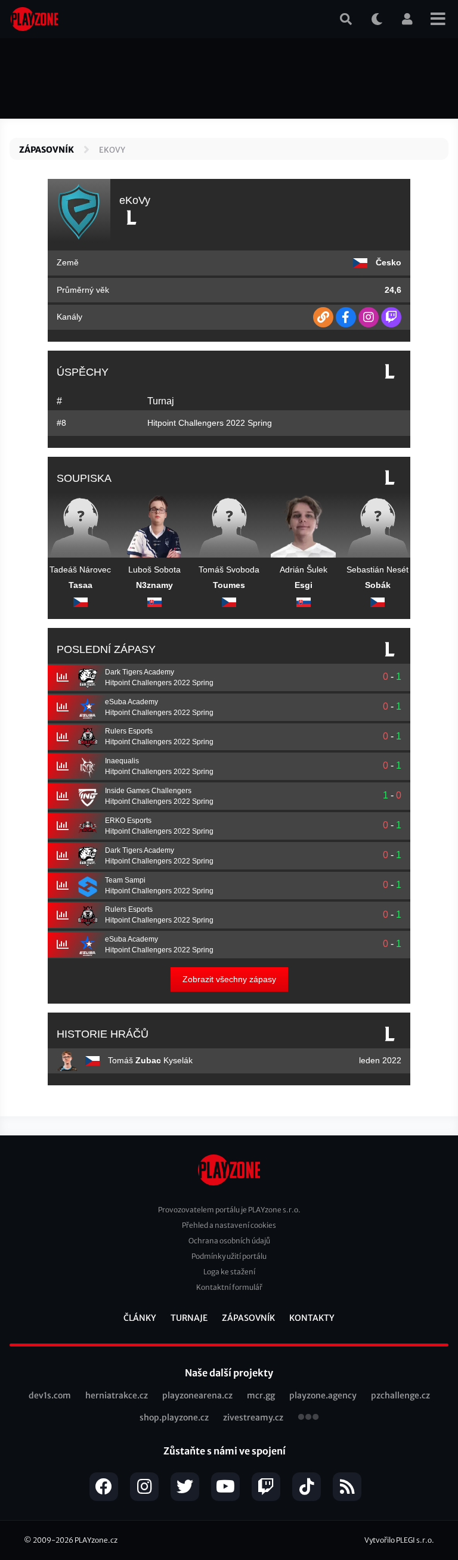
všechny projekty (308, 1418)
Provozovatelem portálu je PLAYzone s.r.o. (229, 1209)
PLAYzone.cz (96, 1540)
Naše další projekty (229, 1373)
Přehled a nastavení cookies (229, 1225)
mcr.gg (261, 1395)
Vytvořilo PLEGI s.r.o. (399, 1540)
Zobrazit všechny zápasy (229, 979)
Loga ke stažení (229, 1271)
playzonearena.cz (197, 1395)
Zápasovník (46, 149)
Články (139, 1318)
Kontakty (312, 1318)
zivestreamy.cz (253, 1417)
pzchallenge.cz (400, 1395)
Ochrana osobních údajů (229, 1240)
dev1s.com (50, 1395)
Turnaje (189, 1318)
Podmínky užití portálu (229, 1256)
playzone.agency (323, 1395)
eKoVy (112, 150)
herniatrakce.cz (116, 1395)
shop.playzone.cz (174, 1417)
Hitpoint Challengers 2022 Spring (209, 423)
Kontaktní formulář (229, 1287)
